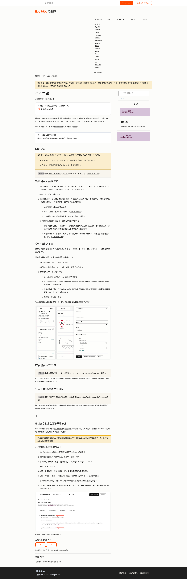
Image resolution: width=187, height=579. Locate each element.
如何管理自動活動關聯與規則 (77, 302)
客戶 (40, 121)
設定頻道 (50, 534)
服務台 (58, 534)
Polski (97, 46)
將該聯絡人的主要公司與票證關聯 (74, 229)
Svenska (97, 48)
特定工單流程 (75, 212)
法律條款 (122, 573)
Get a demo (126, 3)
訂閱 (51, 106)
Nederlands (98, 40)
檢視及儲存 (58, 127)
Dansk (97, 54)
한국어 (97, 59)
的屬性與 (88, 199)
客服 (66, 429)
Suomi (97, 51)
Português (98, 35)
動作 (52, 408)
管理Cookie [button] (144, 573)
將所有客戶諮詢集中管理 (62, 118)
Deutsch (97, 29)
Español (97, 27)
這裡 (58, 86)
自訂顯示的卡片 (41, 252)
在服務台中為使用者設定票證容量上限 (48, 562)
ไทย (96, 62)
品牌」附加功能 (93, 174)
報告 (75, 127)
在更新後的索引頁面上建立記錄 (88, 155)
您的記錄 (46, 262)
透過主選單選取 (54, 174)
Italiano (97, 43)
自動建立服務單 (76, 405)
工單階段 (80, 216)
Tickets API (57, 138)
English (97, 67)
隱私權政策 (133, 573)
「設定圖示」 (81, 452)
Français (97, 38)
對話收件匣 (58, 429)
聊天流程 (76, 378)
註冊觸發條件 (64, 405)
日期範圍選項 (57, 237)
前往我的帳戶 (98, 72)
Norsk (97, 56)
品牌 (66, 174)
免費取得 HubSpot (143, 3)
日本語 (97, 32)
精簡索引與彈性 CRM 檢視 (59, 165)
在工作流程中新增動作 (99, 405)
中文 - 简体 (98, 65)
